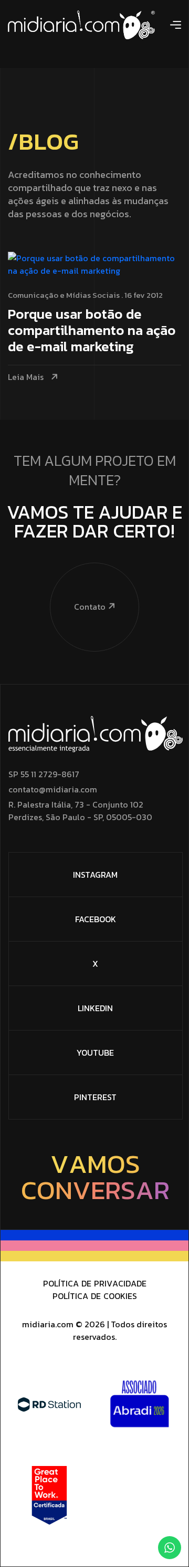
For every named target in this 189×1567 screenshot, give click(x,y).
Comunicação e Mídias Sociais (64, 295)
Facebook (95, 919)
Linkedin (95, 1008)
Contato (90, 606)
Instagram (95, 874)
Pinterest (95, 1097)
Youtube (95, 1052)
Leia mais (26, 377)
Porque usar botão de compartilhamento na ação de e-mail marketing (92, 331)
